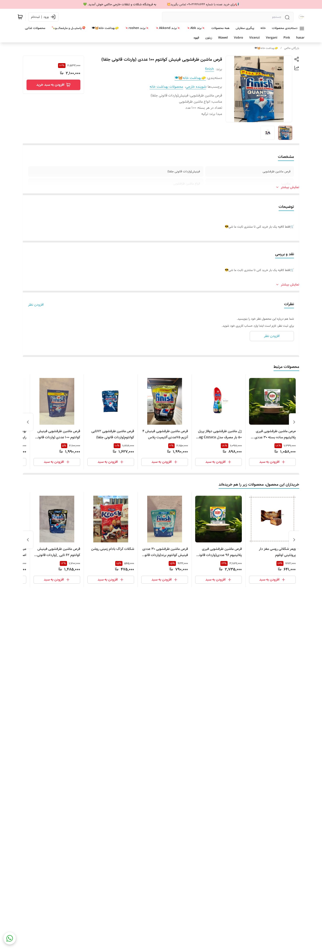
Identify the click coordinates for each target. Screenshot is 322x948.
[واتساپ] (10, 938)
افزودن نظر (36, 304)
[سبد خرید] (20, 17)
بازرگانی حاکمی (291, 48)
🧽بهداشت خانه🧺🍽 (266, 48)
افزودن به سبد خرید (50, 84)
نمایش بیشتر (290, 187)
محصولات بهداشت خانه (166, 86)
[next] (28, 422)
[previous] (294, 422)
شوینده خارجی (196, 86)
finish (209, 69)
